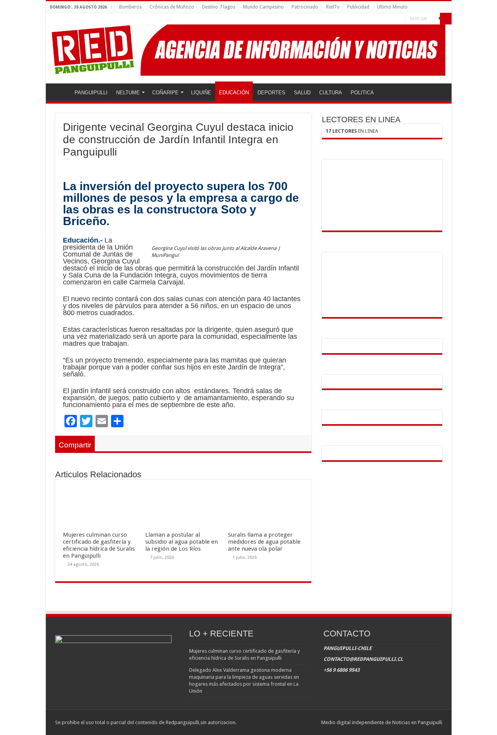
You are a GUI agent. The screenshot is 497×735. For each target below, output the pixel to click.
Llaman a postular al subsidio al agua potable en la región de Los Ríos (181, 541)
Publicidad (358, 7)
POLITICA (362, 92)
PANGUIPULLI (91, 92)
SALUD (302, 92)
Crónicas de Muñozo (171, 7)
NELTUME (128, 92)
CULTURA (330, 92)
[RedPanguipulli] (249, 48)
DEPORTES (271, 92)
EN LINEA (352, 131)
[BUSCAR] (446, 18)
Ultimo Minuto (392, 7)
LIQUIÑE (201, 92)
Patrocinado (305, 7)
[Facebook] (385, 19)
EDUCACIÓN (234, 92)
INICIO (60, 91)
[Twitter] (392, 19)
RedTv (332, 7)
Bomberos (130, 7)
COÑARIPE (165, 92)
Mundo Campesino (263, 7)
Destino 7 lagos (218, 7)
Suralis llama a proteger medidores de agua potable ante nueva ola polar (264, 541)
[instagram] (399, 19)
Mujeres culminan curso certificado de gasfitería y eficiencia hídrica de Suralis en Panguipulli (99, 545)
